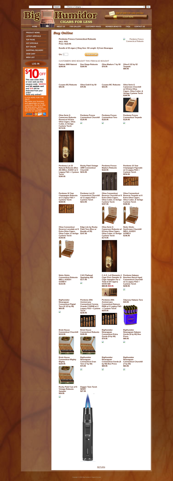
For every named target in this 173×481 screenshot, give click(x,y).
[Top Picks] (35, 41)
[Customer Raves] (93, 28)
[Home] (30, 28)
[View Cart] (35, 55)
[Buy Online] (35, 48)
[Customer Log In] (35, 66)
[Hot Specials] (35, 44)
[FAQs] (127, 28)
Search (25, 7)
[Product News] (35, 34)
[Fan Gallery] (75, 28)
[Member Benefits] (113, 28)
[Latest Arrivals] (35, 37)
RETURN (101, 467)
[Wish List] (35, 59)
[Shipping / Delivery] (35, 51)
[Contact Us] (142, 28)
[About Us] (61, 28)
